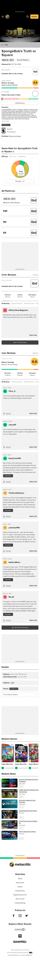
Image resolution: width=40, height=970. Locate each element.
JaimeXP (10, 425)
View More (18, 181)
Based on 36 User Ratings (9, 85)
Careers (20, 887)
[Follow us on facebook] (13, 917)
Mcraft (9, 597)
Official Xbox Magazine (16, 310)
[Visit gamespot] (20, 931)
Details (5, 667)
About (20, 879)
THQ (6, 45)
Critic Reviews (9, 274)
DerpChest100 (13, 458)
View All (35, 275)
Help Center (20, 883)
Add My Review (20, 103)
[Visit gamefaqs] (20, 942)
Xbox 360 (33, 335)
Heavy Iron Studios (15, 136)
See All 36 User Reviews (20, 628)
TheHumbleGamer (14, 493)
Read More (8, 476)
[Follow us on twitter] (26, 917)
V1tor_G (9, 391)
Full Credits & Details (10, 695)
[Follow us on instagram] (20, 917)
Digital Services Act (20, 895)
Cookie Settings (20, 903)
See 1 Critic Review (20, 342)
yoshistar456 (12, 528)
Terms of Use (20, 899)
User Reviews (9, 353)
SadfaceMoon (12, 562)
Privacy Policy (20, 891)
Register (34, 17)
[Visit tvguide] (20, 937)
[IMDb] (31, 953)
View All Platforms (23, 60)
